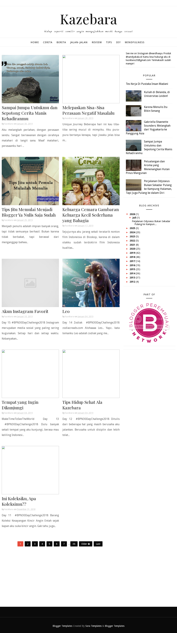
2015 (133, 269)
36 (74, 543)
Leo (66, 311)
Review (97, 42)
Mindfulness (135, 42)
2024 (133, 232)
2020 (133, 248)
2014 (133, 273)
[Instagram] (171, 3)
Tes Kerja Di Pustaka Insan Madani (147, 83)
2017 (133, 261)
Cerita (47, 42)
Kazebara (88, 18)
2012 (133, 281)
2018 (133, 257)
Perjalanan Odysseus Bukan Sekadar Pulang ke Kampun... (151, 223)
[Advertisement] (61, 575)
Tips (109, 42)
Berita (61, 42)
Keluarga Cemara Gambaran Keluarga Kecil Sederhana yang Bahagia (90, 214)
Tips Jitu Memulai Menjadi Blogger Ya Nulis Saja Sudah (29, 212)
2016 (133, 265)
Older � (85, 543)
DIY (118, 42)
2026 (133, 214)
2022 (133, 240)
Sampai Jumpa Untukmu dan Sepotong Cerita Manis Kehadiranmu (29, 112)
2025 (133, 228)
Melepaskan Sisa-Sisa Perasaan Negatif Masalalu (88, 110)
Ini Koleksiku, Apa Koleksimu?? (19, 501)
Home (35, 42)
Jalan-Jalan (79, 42)
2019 (133, 252)
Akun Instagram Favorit (25, 311)
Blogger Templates (62, 626)
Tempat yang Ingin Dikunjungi (20, 404)
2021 (133, 244)
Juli (135, 217)
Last (98, 543)
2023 (133, 236)
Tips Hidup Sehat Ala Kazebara (82, 404)
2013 (133, 277)
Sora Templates (93, 626)
